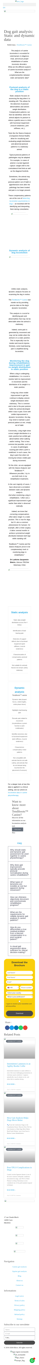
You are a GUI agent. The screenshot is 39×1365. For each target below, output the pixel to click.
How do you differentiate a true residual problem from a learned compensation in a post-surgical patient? (18, 933)
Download (19, 1013)
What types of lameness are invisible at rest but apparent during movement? (18, 886)
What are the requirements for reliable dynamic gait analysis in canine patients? (19, 916)
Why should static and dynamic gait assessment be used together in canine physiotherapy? (19, 854)
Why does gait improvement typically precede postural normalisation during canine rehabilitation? (19, 870)
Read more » (11, 1084)
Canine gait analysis (19, 1267)
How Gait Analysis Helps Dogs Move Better (17, 1119)
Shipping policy (19, 1310)
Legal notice (19, 1296)
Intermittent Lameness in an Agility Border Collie (18, 1065)
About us (19, 1281)
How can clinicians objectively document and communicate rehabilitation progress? (19, 901)
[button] (19, 4)
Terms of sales (19, 1301)
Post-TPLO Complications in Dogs (19, 1168)
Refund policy (19, 1314)
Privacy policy (19, 1305)
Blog (19, 1276)
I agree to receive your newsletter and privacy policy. (19, 1005)
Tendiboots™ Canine (24, 45)
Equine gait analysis (19, 1271)
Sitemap (19, 1319)
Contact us (19, 1285)
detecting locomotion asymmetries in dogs (19, 201)
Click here (17, 829)
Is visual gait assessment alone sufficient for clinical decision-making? (18, 949)
